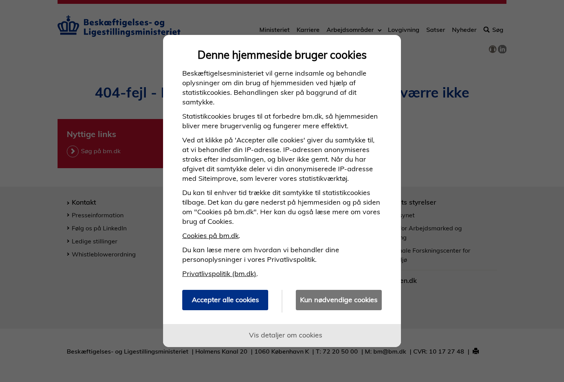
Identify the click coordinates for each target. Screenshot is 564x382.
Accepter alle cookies (225, 299)
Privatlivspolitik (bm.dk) (219, 273)
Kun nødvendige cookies (339, 299)
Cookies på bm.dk (210, 235)
